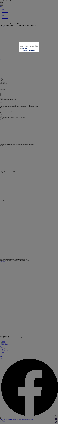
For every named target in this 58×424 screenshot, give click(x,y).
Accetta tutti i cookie (32, 50)
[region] (29, 47)
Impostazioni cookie (25, 50)
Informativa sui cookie (24, 48)
